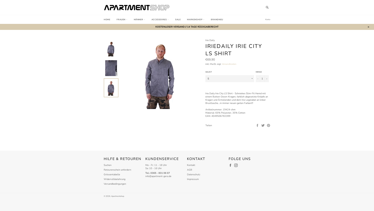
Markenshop (195, 19)
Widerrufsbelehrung (114, 179)
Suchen (107, 165)
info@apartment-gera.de (158, 176)
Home (107, 19)
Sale (178, 19)
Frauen (121, 19)
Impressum (193, 179)
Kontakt (191, 165)
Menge (259, 72)
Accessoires (159, 19)
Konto (267, 19)
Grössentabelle (112, 174)
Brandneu (217, 19)
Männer (139, 19)
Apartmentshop (117, 196)
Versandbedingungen (115, 184)
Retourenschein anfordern (117, 169)
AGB (189, 169)
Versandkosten (229, 64)
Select (208, 72)
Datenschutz (193, 174)
